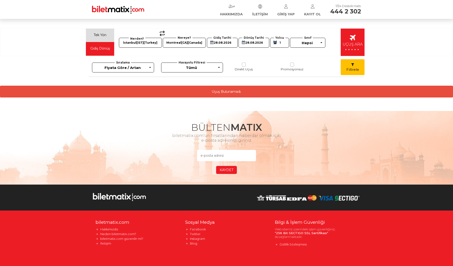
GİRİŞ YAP (286, 14)
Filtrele (352, 69)
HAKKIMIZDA (231, 14)
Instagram (197, 239)
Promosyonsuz (292, 69)
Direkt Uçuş (244, 69)
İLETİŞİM (260, 14)
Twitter (195, 234)
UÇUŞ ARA (353, 46)
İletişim (105, 243)
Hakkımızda (109, 229)
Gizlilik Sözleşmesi (293, 244)
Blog (193, 243)
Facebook (198, 229)
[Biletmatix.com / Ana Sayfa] (118, 6)
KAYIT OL (312, 14)
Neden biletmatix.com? (118, 234)
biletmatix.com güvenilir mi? (121, 239)
